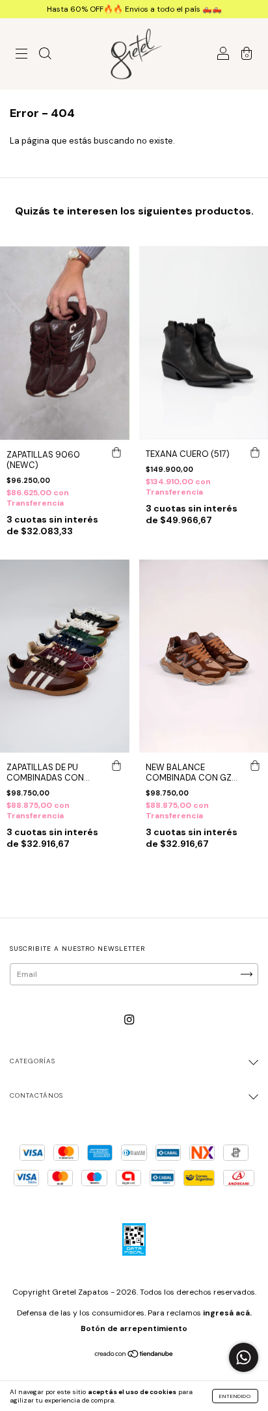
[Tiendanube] (134, 1356)
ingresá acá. (227, 1313)
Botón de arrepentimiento (134, 1328)
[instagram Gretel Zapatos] (129, 1020)
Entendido (235, 1396)
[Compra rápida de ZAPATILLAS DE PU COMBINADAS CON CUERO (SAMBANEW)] (116, 766)
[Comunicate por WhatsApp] (243, 1357)
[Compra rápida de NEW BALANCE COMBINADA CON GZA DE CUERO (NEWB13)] (255, 766)
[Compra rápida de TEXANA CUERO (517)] (255, 452)
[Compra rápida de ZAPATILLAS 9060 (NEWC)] (116, 453)
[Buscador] (44, 55)
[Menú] (21, 55)
